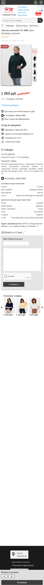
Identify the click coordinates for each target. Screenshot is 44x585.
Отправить (14, 284)
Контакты (22, 12)
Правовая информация (23, 565)
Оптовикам (22, 7)
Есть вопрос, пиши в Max (15, 115)
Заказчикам (22, 15)
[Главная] (2, 25)
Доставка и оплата (21, 562)
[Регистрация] (35, 2)
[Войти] (41, 2)
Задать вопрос (24, 10)
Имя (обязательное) (13, 239)
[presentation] (2, 307)
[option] (35, 51)
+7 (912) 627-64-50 (9, 15)
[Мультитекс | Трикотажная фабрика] (8, 10)
